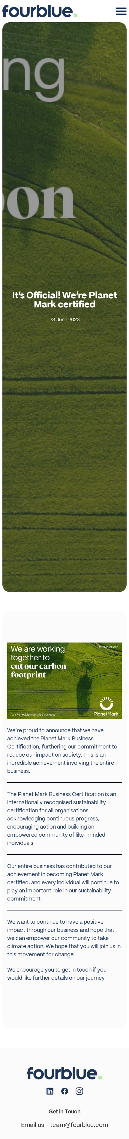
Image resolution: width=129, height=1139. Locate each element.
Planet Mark (55, 738)
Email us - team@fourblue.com (64, 1125)
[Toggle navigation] (121, 11)
